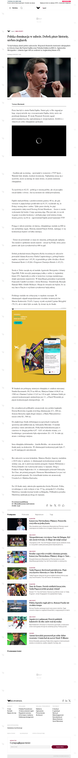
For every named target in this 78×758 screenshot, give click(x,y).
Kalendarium (24, 733)
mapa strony (11, 733)
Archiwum (39, 715)
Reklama (39, 709)
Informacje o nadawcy (26, 715)
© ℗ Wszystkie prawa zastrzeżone (23, 504)
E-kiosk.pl (56, 709)
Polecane (25, 515)
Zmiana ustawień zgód (26, 711)
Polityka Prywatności (25, 709)
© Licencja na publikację (20, 502)
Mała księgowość (58, 715)
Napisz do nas (11, 713)
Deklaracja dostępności (26, 717)
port (44, 8)
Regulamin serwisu (25, 713)
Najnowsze (39, 515)
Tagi (51, 515)
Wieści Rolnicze (57, 719)
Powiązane (11, 515)
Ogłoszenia (39, 711)
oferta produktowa (38, 733)
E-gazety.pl (56, 711)
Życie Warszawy (58, 721)
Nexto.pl (55, 713)
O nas (9, 709)
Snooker (31, 633)
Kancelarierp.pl (57, 717)
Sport (12, 31)
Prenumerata (40, 713)
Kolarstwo (32, 518)
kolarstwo (32, 584)
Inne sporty (19, 31)
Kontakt (9, 711)
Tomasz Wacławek (18, 104)
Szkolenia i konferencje (14, 728)
